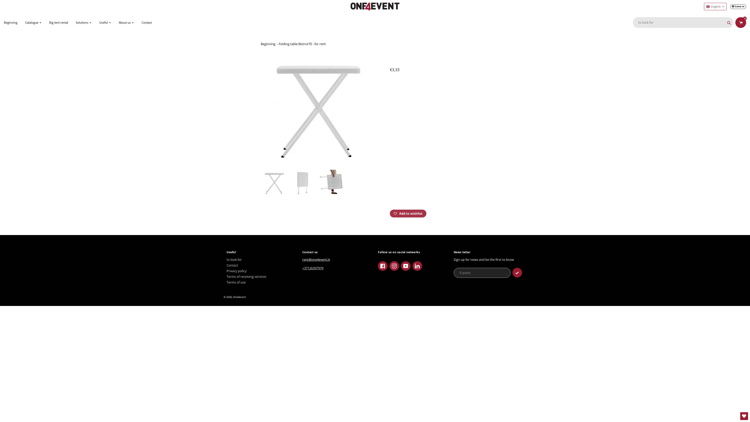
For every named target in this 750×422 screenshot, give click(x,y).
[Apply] (517, 272)
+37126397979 (312, 268)
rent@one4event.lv (316, 259)
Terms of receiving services (246, 276)
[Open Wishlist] (744, 416)
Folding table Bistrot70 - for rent (302, 44)
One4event (239, 297)
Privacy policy (236, 271)
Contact (232, 265)
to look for (234, 259)
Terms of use (236, 282)
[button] (715, 6)
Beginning (268, 44)
